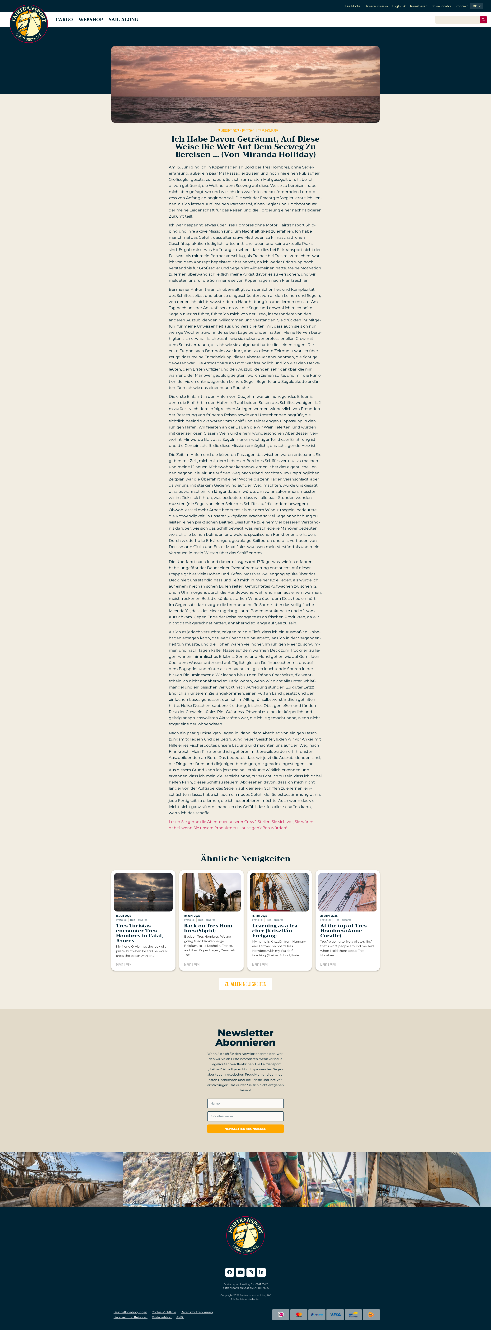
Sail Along (123, 20)
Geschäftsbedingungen (130, 1312)
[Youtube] (240, 1272)
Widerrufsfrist (162, 1317)
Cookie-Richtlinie (164, 1312)
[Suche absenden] (483, 19)
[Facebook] (229, 1272)
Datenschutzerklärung (197, 1312)
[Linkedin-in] (261, 1272)
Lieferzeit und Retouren (130, 1317)
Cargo (64, 20)
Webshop (91, 20)
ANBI (180, 1317)
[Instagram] (250, 1272)
